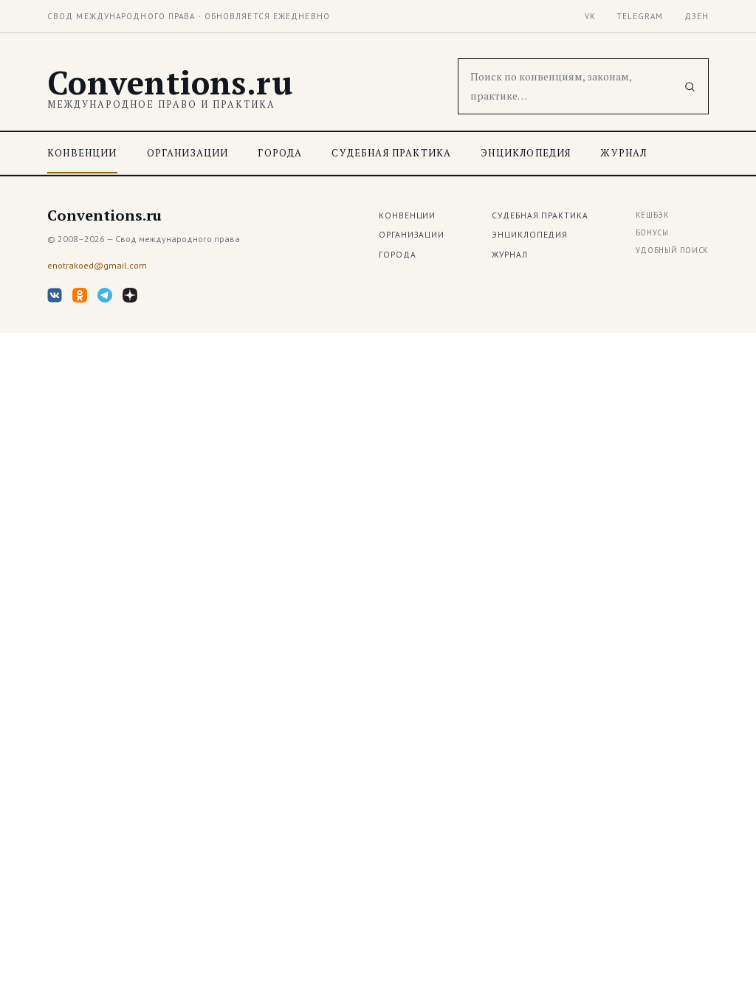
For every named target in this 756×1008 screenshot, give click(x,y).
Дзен (696, 16)
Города (280, 152)
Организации (188, 152)
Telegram (640, 16)
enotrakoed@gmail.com (97, 265)
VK (590, 16)
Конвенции (82, 152)
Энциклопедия (526, 152)
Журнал (623, 152)
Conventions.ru (169, 82)
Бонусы (652, 232)
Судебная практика (391, 152)
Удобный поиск (672, 250)
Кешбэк (653, 215)
